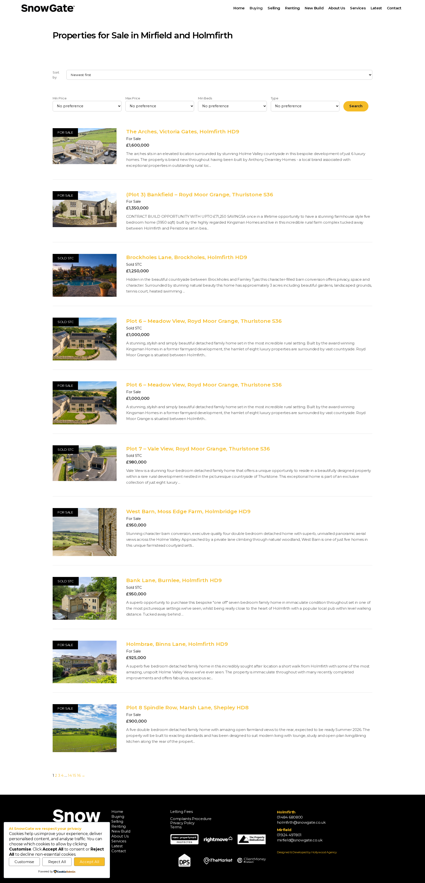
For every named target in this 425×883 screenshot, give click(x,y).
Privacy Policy (182, 823)
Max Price (132, 98)
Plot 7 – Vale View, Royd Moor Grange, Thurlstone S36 (198, 449)
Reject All (57, 861)
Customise (24, 861)
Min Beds (205, 98)
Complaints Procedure (190, 818)
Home (117, 811)
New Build (120, 831)
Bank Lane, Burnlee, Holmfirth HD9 (174, 580)
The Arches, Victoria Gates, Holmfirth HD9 (182, 131)
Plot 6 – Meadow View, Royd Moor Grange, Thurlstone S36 (204, 321)
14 (70, 775)
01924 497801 (289, 835)
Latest (116, 846)
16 (78, 775)
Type (274, 98)
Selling (117, 821)
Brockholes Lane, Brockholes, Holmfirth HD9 (186, 257)
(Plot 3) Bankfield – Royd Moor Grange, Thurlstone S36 (199, 194)
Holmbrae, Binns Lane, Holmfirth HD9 (177, 644)
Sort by (56, 74)
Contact (118, 851)
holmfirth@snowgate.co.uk (301, 822)
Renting (118, 826)
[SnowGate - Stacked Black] (48, 8)
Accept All (89, 861)
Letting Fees (181, 811)
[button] (265, 8)
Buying (117, 816)
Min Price (59, 98)
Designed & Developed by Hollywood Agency (307, 852)
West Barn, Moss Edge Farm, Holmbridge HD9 (188, 511)
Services (118, 841)
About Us (120, 836)
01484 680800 (290, 817)
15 (74, 775)
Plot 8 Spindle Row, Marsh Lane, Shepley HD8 (187, 707)
